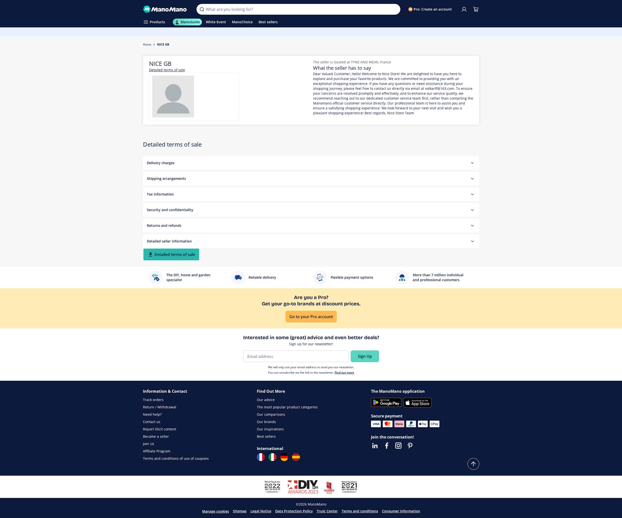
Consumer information (401, 511)
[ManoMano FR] (261, 457)
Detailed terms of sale (167, 70)
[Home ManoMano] (166, 9)
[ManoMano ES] (296, 457)
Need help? (152, 414)
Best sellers (266, 436)
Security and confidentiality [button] (170, 209)
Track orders (153, 399)
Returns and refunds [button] (164, 225)
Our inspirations (270, 429)
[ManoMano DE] (284, 457)
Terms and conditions (360, 511)
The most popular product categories (287, 407)
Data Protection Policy (294, 511)
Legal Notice (261, 511)
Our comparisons (271, 414)
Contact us (151, 421)
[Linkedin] (375, 445)
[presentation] (472, 163)
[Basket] (475, 9)
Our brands (266, 421)
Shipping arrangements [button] (166, 178)
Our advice (266, 399)
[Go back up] (473, 464)
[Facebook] (387, 445)
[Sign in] (464, 9)
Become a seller (156, 436)
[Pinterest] (410, 445)
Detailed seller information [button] (169, 241)
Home (147, 44)
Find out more (344, 372)
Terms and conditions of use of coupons (176, 458)
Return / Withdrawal (159, 407)
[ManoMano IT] (272, 457)
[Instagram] (398, 445)
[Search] (201, 9)
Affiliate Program (156, 451)
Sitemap (240, 511)
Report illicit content (159, 429)
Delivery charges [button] (161, 163)
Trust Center (327, 511)
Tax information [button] (160, 194)
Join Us (148, 443)
